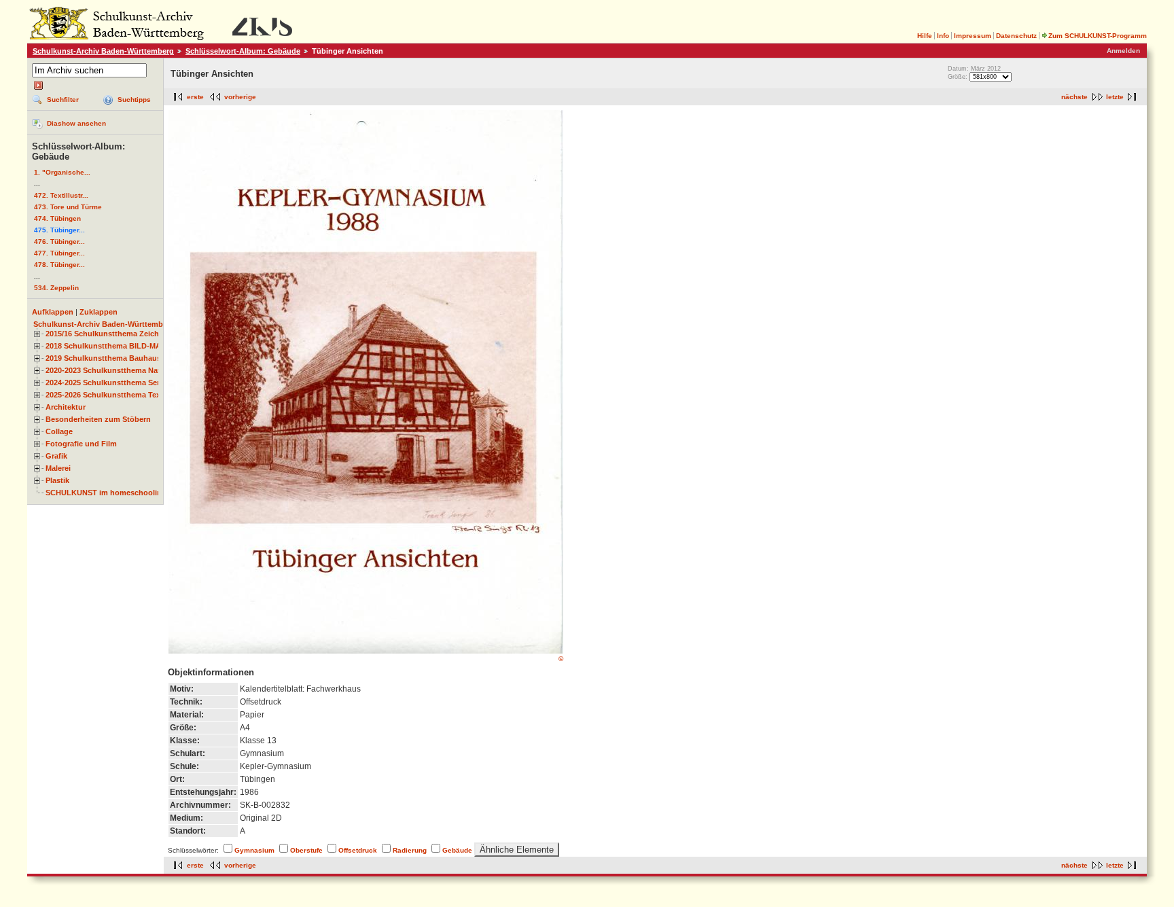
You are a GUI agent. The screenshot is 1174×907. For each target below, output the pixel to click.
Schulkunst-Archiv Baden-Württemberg (103, 51)
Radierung (410, 850)
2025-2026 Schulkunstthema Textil (106, 395)
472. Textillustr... (61, 195)
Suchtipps (134, 99)
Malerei (58, 468)
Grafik (56, 456)
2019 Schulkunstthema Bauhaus (103, 358)
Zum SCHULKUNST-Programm (1097, 35)
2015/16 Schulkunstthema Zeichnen (109, 334)
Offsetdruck (357, 850)
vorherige (240, 97)
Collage (59, 431)
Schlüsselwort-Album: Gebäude (242, 51)
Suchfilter (63, 99)
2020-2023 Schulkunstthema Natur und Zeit (123, 370)
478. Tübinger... (59, 264)
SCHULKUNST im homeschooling (106, 492)
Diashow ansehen (76, 123)
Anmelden (1123, 50)
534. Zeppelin (56, 287)
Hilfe (924, 35)
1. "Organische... (62, 172)
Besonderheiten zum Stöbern (98, 419)
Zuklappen (98, 312)
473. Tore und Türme (68, 207)
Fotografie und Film (81, 444)
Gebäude (457, 850)
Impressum (972, 35)
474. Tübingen (57, 218)
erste (195, 97)
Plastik (57, 480)
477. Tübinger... (59, 253)
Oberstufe (306, 850)
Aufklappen (52, 312)
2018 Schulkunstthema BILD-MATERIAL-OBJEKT (133, 346)
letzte (1115, 97)
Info (943, 35)
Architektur (66, 407)
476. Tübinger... (59, 241)
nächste (1074, 97)
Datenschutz (1016, 35)
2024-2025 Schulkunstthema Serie (106, 382)
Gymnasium (254, 850)
